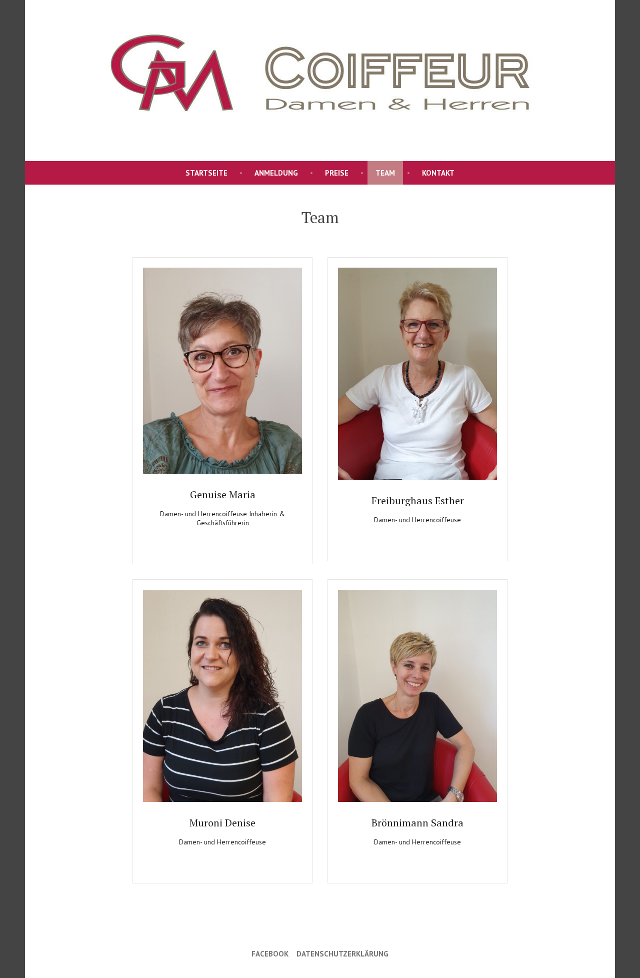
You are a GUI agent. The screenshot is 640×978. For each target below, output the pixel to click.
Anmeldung (276, 173)
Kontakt (438, 173)
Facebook (270, 953)
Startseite (207, 173)
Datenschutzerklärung (342, 953)
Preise (336, 173)
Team (385, 173)
